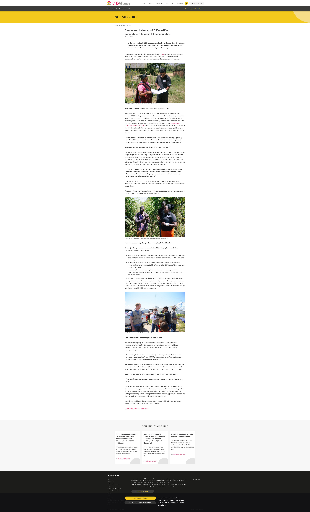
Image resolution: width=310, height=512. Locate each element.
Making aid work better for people (117, 9)
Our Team (112, 486)
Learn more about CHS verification (136, 408)
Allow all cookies (140, 498)
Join (173, 3)
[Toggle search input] (186, 3)
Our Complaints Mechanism (193, 9)
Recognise (180, 3)
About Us (150, 3)
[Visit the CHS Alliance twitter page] (193, 479)
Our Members (113, 484)
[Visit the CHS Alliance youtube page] (199, 479)
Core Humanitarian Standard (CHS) (166, 486)
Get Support (159, 3)
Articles (129, 25)
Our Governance (114, 488)
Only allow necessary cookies (140, 502)
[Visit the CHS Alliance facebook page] (190, 479)
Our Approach (113, 491)
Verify (167, 3)
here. (164, 505)
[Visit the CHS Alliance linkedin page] (196, 479)
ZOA (162, 54)
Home (143, 3)
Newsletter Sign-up (196, 3)
